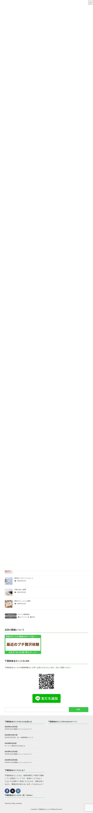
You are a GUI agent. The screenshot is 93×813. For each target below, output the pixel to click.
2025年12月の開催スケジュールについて (18, 729)
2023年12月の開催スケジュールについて (18, 754)
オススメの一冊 (24, 617)
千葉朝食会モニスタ (44, 809)
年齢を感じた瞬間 (20, 589)
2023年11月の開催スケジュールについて (18, 762)
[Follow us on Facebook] (7, 791)
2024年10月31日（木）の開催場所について (19, 737)
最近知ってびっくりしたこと (23, 578)
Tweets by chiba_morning (13, 803)
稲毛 (33, 617)
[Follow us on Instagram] (18, 791)
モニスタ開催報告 (24, 614)
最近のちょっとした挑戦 (22, 601)
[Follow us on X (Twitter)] (12, 791)
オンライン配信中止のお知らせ (15, 746)
